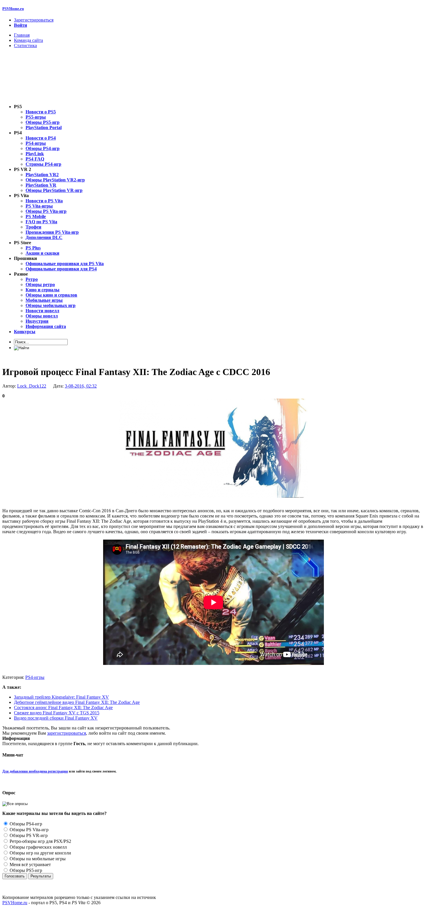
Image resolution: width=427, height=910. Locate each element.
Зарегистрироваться (33, 19)
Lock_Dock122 (31, 385)
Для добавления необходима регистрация (35, 771)
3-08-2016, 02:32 (81, 385)
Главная (22, 35)
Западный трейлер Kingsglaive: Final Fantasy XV (61, 697)
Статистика (25, 45)
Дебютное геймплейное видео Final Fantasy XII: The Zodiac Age (77, 702)
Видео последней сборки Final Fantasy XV (56, 717)
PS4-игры (34, 677)
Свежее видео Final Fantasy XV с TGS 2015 (56, 712)
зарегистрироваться (66, 733)
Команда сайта (28, 40)
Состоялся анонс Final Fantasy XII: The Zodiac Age (63, 707)
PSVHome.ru (13, 8)
